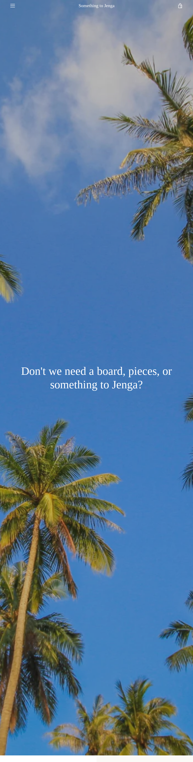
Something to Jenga (97, 5)
